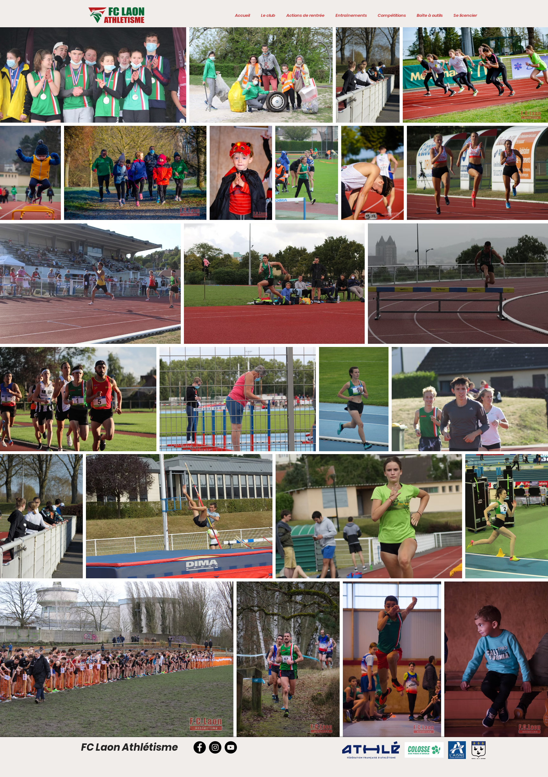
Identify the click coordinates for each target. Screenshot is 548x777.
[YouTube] (231, 747)
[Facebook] (199, 747)
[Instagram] (215, 747)
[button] (268, 15)
